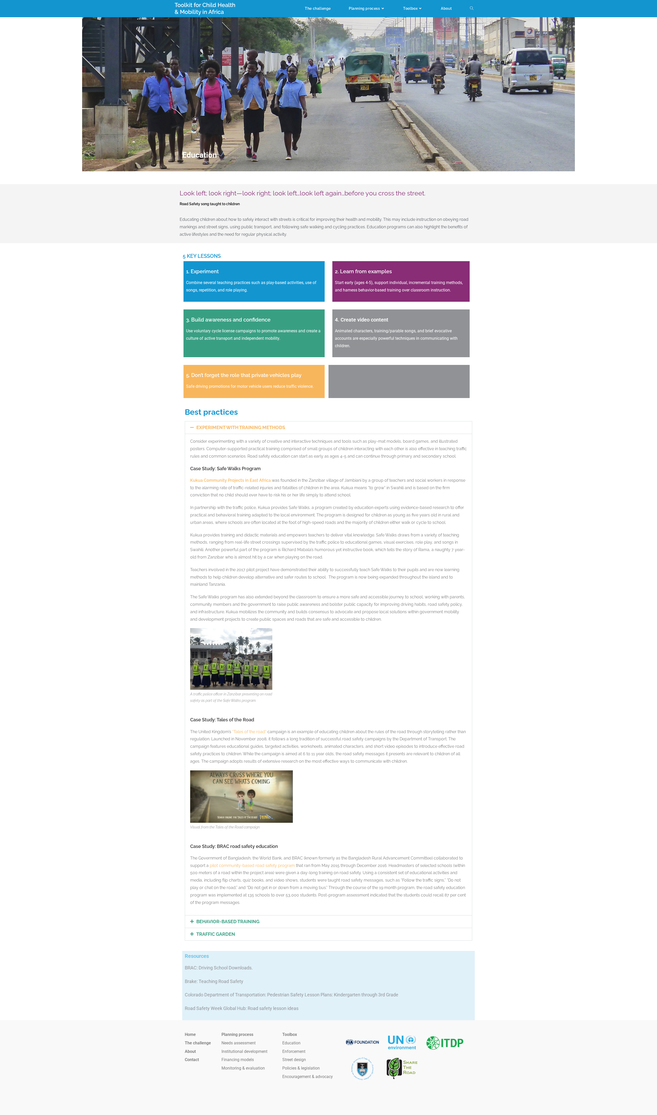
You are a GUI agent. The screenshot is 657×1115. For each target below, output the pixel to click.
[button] (328, 427)
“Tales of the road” (249, 731)
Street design (294, 1059)
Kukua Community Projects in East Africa (230, 480)
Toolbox (289, 1034)
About (190, 1051)
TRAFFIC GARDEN (215, 934)
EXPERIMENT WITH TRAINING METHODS (240, 427)
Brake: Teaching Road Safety (214, 981)
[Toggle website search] (471, 8)
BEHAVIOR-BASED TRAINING (227, 921)
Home (190, 1034)
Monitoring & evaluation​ (243, 1068)
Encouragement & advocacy (307, 1076)
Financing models (237, 1059)
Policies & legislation (301, 1068)
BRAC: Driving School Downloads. (219, 967)
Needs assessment (238, 1043)
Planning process (237, 1034)
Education (291, 1043)
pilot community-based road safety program (252, 865)
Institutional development (244, 1051)
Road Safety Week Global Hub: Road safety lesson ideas (241, 1008)
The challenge (198, 1043)
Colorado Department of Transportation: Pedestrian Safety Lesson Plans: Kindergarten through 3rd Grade (291, 994)
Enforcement (293, 1051)
